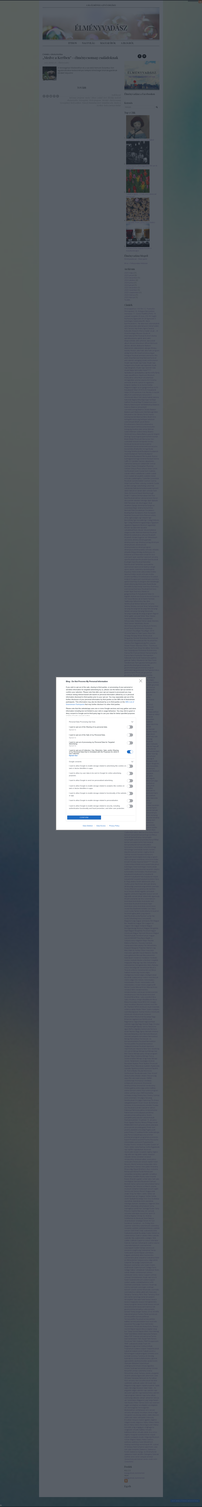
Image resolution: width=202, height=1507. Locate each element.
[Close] (141, 681)
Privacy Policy (114, 826)
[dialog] (101, 753)
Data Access (101, 826)
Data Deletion (88, 826)
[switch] (130, 727)
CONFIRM (84, 817)
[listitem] (101, 722)
